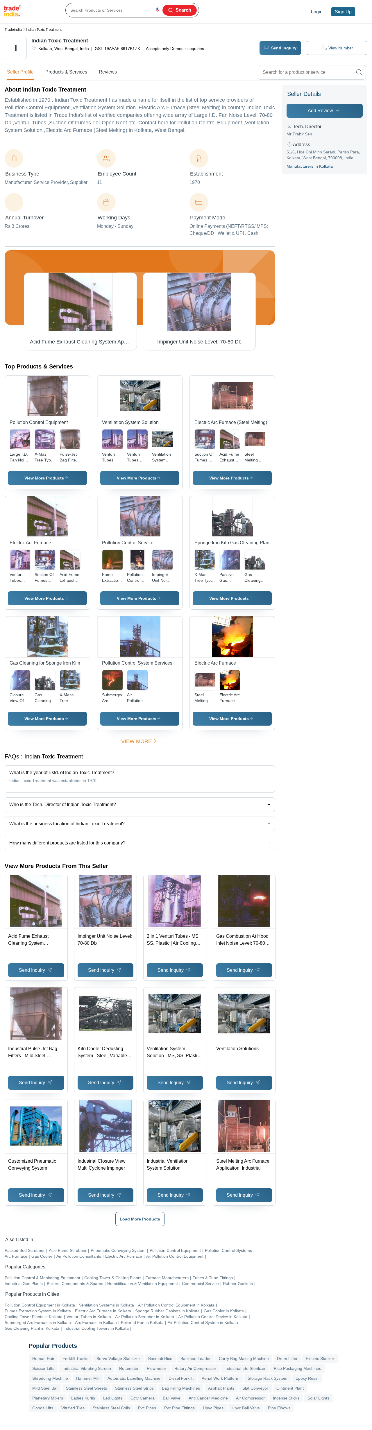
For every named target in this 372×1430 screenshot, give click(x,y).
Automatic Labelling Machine (134, 1378)
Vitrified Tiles (73, 1408)
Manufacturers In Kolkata (310, 166)
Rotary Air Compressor (195, 1368)
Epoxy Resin (307, 1378)
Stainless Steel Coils (111, 1408)
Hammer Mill (87, 1378)
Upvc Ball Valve (246, 1408)
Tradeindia (13, 30)
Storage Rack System (267, 1378)
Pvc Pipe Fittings (179, 1408)
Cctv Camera (142, 1398)
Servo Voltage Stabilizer (118, 1358)
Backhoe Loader (195, 1358)
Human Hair (43, 1358)
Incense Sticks (286, 1398)
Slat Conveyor (255, 1388)
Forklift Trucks (75, 1358)
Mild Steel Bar (45, 1388)
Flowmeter (156, 1368)
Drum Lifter (287, 1358)
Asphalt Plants (221, 1388)
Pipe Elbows (279, 1408)
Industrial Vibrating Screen (86, 1368)
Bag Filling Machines (181, 1388)
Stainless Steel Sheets (86, 1388)
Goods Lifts (42, 1408)
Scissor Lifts (43, 1368)
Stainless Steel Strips (134, 1388)
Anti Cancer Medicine (208, 1398)
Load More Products (140, 1219)
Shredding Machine (50, 1378)
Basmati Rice (160, 1358)
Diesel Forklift (181, 1378)
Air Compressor (250, 1398)
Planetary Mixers (47, 1398)
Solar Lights (318, 1398)
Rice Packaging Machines (297, 1368)
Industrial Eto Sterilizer (245, 1368)
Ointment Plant (290, 1388)
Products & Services (66, 71)
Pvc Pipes (147, 1408)
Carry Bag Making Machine (244, 1358)
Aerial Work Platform (220, 1378)
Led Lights (112, 1398)
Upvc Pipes (213, 1408)
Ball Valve (171, 1398)
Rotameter (129, 1368)
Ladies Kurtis (83, 1398)
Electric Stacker (320, 1358)
